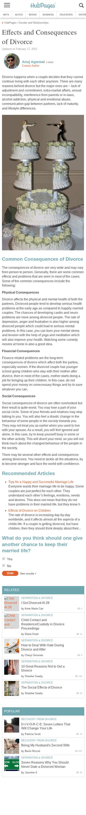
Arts (6, 14)
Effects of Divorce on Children (29, 510)
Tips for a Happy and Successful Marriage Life (41, 482)
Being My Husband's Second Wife (45, 745)
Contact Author (30, 65)
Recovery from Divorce (39, 719)
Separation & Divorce (37, 597)
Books (33, 14)
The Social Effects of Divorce (41, 687)
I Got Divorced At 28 (35, 602)
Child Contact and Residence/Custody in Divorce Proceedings (42, 624)
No (9, 566)
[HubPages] (43, 5)
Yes (9, 559)
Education (66, 14)
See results (27, 573)
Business (48, 14)
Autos (19, 14)
